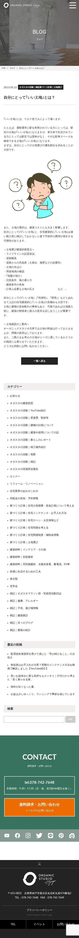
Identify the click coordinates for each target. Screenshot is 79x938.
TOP (4, 68)
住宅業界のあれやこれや (24, 490)
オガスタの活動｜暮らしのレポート (30, 439)
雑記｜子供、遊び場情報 (24, 608)
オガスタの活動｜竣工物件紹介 (28, 447)
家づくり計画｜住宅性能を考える (29, 527)
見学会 (14, 586)
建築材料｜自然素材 (21, 556)
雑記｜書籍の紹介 (20, 630)
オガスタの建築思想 (21, 403)
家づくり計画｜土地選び (51, 87)
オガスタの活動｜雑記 (29, 87)
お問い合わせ (66, 924)
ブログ (12, 68)
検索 (70, 719)
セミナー (15, 476)
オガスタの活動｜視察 (23, 454)
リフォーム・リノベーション (26, 483)
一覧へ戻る (40, 361)
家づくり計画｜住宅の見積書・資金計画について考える (42, 505)
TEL (13, 924)
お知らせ (15, 395)
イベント (39, 924)
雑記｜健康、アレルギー (24, 600)
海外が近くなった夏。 (23, 686)
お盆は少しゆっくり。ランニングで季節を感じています (43, 694)
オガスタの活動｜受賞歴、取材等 (29, 417)
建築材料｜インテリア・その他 (28, 549)
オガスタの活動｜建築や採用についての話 (34, 432)
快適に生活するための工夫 (25, 571)
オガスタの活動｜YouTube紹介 (28, 410)
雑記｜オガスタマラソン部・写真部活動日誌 (35, 593)
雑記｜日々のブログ (21, 622)
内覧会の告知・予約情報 (24, 498)
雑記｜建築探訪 (19, 615)
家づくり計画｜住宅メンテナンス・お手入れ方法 (38, 512)
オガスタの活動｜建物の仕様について (32, 425)
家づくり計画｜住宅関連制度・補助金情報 (34, 534)
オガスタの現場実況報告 (24, 469)
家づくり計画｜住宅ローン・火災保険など (34, 520)
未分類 (14, 578)
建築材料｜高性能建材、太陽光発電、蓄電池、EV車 (40, 564)
